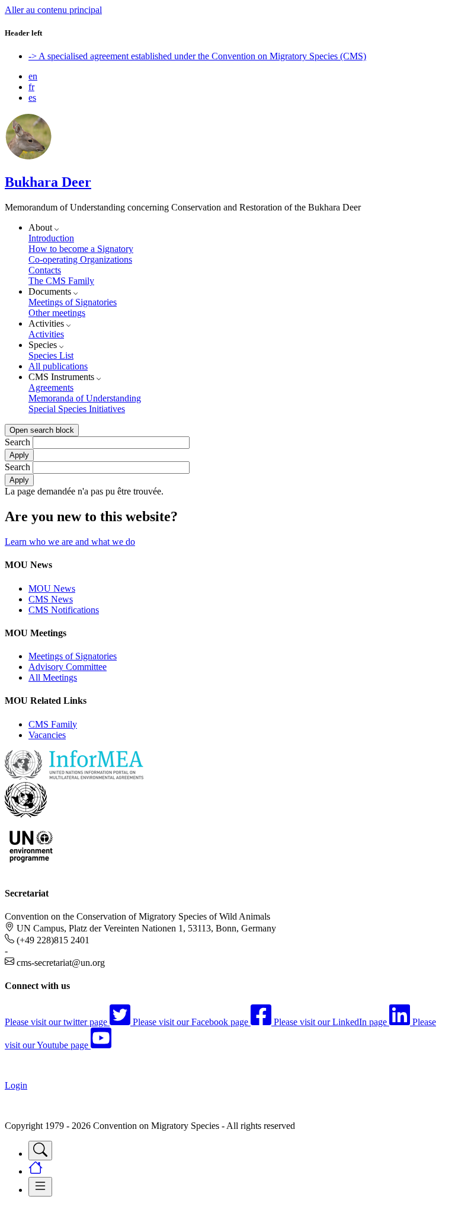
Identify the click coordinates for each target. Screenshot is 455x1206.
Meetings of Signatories (72, 302)
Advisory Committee (67, 667)
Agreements (50, 387)
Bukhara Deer (48, 182)
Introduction (51, 238)
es (32, 97)
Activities (46, 334)
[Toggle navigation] (40, 1150)
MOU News (51, 588)
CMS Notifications (63, 610)
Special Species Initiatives (76, 409)
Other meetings (56, 313)
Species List (50, 355)
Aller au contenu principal (53, 10)
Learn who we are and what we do (70, 542)
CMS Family (52, 724)
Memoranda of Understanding (84, 398)
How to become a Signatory (80, 249)
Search (17, 442)
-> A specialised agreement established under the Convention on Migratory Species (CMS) (197, 56)
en (32, 76)
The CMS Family (61, 281)
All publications (58, 366)
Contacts (44, 270)
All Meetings (52, 677)
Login (16, 1085)
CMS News (50, 599)
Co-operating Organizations (80, 259)
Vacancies (47, 735)
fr (31, 87)
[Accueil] (28, 157)
